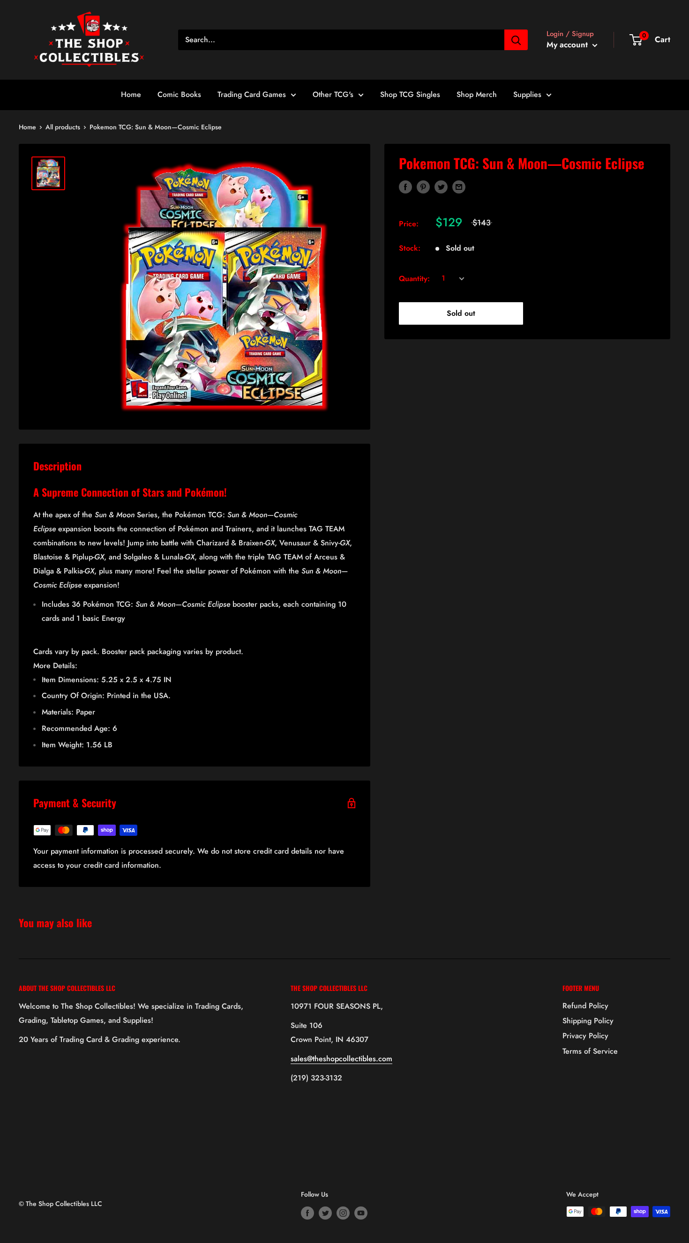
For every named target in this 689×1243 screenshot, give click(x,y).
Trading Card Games (251, 94)
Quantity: (414, 278)
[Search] (516, 40)
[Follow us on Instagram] (343, 1213)
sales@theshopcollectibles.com (341, 1058)
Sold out (461, 313)
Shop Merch (477, 94)
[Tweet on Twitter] (441, 186)
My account (568, 44)
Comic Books (179, 94)
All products (62, 127)
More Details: (55, 665)
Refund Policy (585, 1005)
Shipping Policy (588, 1020)
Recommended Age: (79, 728)
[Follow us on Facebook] (307, 1213)
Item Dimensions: (107, 679)
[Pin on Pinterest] (423, 186)
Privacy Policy (585, 1035)
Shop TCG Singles (410, 94)
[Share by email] (458, 186)
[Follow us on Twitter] (325, 1213)
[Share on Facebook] (405, 186)
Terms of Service (590, 1051)
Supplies (527, 94)
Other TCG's (333, 94)
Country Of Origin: (106, 695)
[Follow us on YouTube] (360, 1213)
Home (131, 94)
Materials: (68, 712)
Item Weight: (77, 744)
